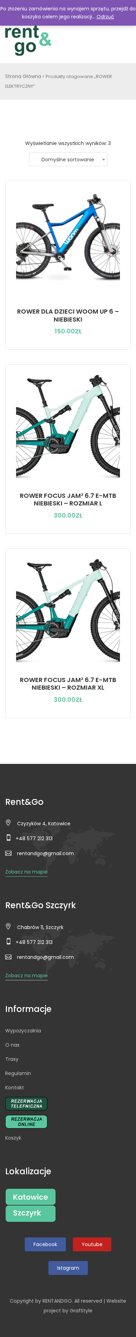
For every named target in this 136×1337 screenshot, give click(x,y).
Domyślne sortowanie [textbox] (67, 159)
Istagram (68, 1267)
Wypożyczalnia (23, 1030)
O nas (12, 1044)
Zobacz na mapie (26, 871)
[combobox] (68, 159)
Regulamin (18, 1073)
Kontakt (14, 1087)
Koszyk (13, 1137)
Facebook (45, 1244)
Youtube (92, 1244)
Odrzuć (105, 16)
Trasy (11, 1059)
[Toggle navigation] (123, 40)
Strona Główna (23, 76)
